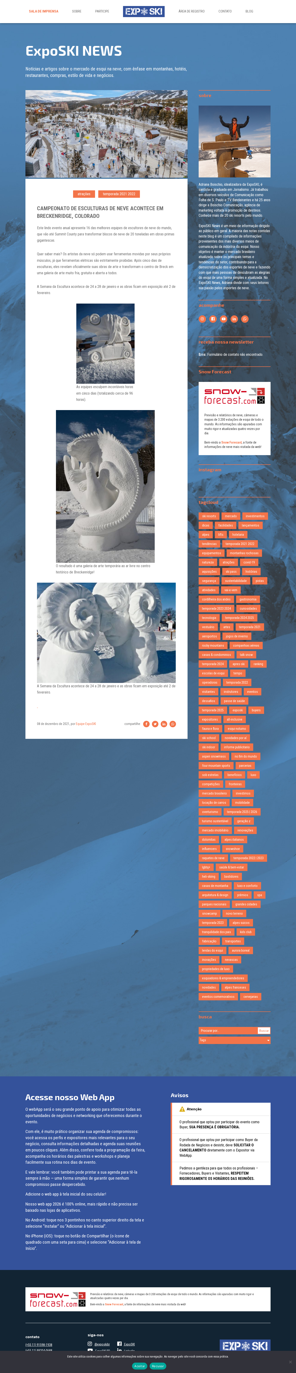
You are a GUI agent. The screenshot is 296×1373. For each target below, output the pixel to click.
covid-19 (249, 562)
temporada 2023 (213, 923)
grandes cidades (246, 904)
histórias (251, 571)
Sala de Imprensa (43, 11)
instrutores (231, 692)
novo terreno (234, 913)
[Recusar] (290, 1362)
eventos (252, 692)
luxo (253, 775)
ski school (209, 738)
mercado (231, 516)
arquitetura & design (215, 895)
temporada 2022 (237, 682)
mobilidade (242, 802)
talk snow (246, 655)
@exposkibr (102, 1344)
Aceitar (139, 1366)
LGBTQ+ (206, 867)
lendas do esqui (212, 950)
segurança (209, 581)
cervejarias (251, 997)
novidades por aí (236, 738)
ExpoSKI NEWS (73, 50)
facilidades (225, 525)
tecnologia (209, 618)
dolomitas (209, 839)
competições (211, 784)
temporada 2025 (213, 710)
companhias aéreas (246, 645)
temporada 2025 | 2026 (242, 812)
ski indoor (208, 747)
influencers (209, 849)
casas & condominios (216, 655)
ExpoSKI (129, 1344)
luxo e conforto (247, 886)
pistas (260, 581)
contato (225, 11)
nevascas (231, 960)
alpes (205, 534)
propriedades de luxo (216, 969)
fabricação (209, 941)
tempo (238, 673)
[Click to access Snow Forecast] (234, 396)
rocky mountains (213, 645)
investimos (243, 793)
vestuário (208, 627)
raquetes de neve (213, 858)
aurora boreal (241, 950)
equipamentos (211, 553)
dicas (205, 525)
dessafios (208, 701)
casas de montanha (215, 886)
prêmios (242, 895)
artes (226, 627)
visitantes (208, 692)
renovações (245, 830)
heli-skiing (208, 876)
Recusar (158, 1366)
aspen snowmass (214, 756)
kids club (246, 932)
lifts (220, 534)
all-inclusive (234, 719)
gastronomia (248, 599)
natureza (208, 562)
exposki (238, 710)
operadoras (209, 682)
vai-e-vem (231, 590)
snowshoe (233, 849)
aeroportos (209, 636)
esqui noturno (237, 729)
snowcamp (209, 913)
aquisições (209, 571)
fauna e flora (210, 729)
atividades (209, 590)
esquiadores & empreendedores (223, 978)
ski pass (231, 571)
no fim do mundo (246, 756)
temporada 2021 (250, 627)
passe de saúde (234, 701)
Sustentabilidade (236, 581)
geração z (243, 821)
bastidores (231, 876)
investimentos (255, 516)
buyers (256, 710)
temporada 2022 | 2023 (249, 858)
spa (259, 895)
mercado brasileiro (214, 793)
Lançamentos (250, 525)
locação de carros (214, 802)
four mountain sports (216, 765)
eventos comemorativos (218, 997)
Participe (102, 11)
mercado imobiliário (215, 830)
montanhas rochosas (244, 553)
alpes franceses (235, 987)
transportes (233, 941)
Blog (249, 11)
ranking (258, 664)
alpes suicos (241, 923)
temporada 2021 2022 (119, 194)
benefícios (235, 775)
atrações (84, 194)
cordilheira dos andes (216, 599)
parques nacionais (214, 904)
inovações (209, 960)
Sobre (76, 11)
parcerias (245, 765)
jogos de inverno (237, 636)
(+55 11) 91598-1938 (38, 1345)
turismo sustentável (215, 821)
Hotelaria (238, 534)
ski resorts (209, 516)
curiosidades (248, 608)
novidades (209, 987)
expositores (210, 719)
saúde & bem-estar (231, 867)
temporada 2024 (213, 664)
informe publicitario (237, 747)
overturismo (210, 812)
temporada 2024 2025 (239, 618)
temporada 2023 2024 (216, 608)
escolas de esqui (213, 673)
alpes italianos (234, 839)
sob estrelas (210, 775)
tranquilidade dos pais (216, 932)
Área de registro (192, 11)
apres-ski (239, 664)
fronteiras (235, 784)
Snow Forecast (231, 442)
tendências (209, 544)
